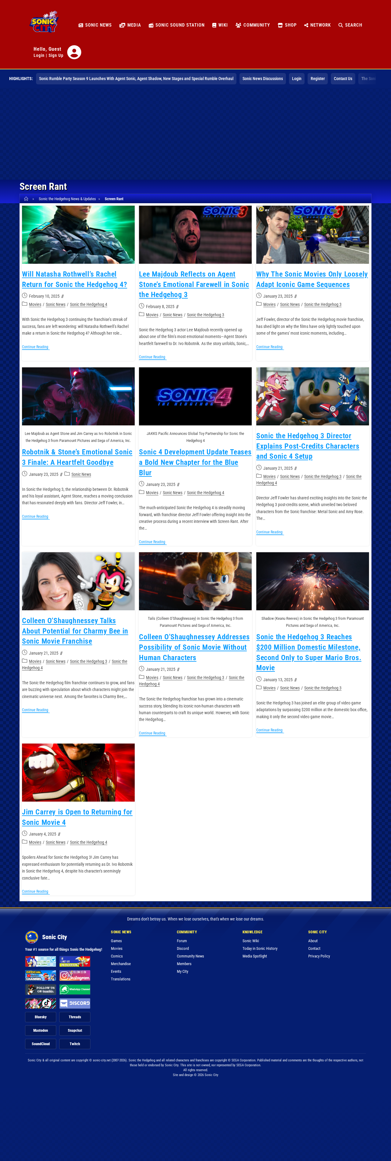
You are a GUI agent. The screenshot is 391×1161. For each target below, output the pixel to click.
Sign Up (56, 55)
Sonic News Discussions (263, 78)
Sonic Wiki (251, 941)
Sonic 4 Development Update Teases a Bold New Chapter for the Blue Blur (195, 462)
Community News (190, 956)
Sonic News (55, 304)
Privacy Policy (319, 956)
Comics (117, 956)
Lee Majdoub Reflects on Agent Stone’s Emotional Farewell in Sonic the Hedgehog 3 (194, 284)
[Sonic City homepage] (44, 25)
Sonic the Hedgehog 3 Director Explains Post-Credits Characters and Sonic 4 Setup (307, 446)
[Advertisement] (195, 134)
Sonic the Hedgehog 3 (205, 314)
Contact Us (343, 78)
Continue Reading (36, 347)
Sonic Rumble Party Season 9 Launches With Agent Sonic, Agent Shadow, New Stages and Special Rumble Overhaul (136, 78)
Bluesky (41, 1017)
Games (116, 941)
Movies (35, 304)
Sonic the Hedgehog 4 (88, 304)
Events (116, 971)
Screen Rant (114, 199)
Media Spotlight (255, 956)
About (313, 941)
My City (182, 971)
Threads (75, 1017)
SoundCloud (41, 1044)
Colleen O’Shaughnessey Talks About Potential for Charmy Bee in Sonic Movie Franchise (75, 630)
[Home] (27, 199)
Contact (314, 948)
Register (318, 78)
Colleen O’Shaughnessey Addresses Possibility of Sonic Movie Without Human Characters (194, 647)
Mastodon (40, 1030)
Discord (183, 948)
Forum (182, 941)
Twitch (75, 1044)
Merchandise (121, 963)
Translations (120, 979)
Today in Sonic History (260, 948)
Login (39, 55)
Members (184, 963)
